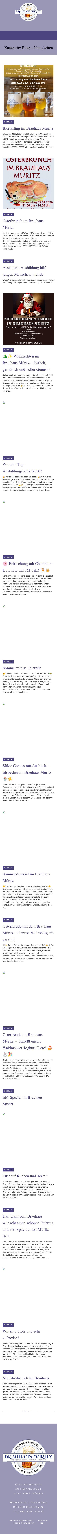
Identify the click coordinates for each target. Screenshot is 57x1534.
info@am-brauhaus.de (28, 1507)
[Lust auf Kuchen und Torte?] (28, 1138)
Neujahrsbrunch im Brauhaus (26, 1377)
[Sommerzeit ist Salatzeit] (28, 630)
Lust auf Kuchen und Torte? (25, 1175)
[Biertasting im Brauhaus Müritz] (28, 91)
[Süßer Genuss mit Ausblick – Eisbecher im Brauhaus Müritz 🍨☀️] (28, 728)
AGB (41, 1523)
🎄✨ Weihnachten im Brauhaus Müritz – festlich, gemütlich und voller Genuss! (26, 362)
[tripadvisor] (33, 26)
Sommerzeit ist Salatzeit (22, 667)
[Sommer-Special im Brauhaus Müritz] (28, 837)
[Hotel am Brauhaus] (28, 12)
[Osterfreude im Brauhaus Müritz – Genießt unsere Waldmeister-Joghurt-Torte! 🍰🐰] (28, 997)
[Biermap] (40, 26)
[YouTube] (46, 26)
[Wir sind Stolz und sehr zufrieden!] (28, 1294)
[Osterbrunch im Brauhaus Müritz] (28, 183)
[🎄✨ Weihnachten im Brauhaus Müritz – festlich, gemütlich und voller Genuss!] (28, 319)
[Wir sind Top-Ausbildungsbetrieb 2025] (28, 427)
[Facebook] (21, 26)
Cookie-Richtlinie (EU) (24, 1523)
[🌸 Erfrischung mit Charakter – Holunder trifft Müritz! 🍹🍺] (28, 526)
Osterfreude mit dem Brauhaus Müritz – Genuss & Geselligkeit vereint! (28, 932)
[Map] (14, 26)
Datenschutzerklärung (21, 1520)
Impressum (43, 1520)
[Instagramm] (27, 26)
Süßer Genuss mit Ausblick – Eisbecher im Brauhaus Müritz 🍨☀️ (27, 772)
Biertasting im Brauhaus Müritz (28, 128)
